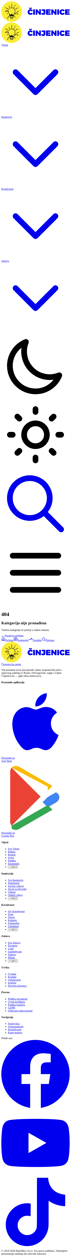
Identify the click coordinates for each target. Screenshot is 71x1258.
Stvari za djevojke (17, 889)
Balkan (11, 851)
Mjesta (11, 957)
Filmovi (12, 954)
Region (12, 854)
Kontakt (12, 976)
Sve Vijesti (13, 848)
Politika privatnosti (17, 998)
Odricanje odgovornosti (20, 1010)
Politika (12, 860)
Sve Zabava (14, 942)
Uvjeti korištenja (16, 1001)
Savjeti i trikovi (16, 886)
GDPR (11, 1007)
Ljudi (11, 948)
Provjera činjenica (17, 985)
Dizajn (11, 917)
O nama (12, 974)
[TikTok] (35, 1245)
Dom (10, 914)
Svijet (11, 857)
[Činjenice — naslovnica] (35, 20)
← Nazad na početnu (12, 635)
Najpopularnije (15, 1026)
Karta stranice (15, 1032)
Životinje (12, 945)
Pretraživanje (14, 1029)
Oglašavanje (14, 979)
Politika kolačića (16, 1004)
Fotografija (13, 923)
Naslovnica (14, 1023)
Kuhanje (12, 920)
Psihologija (13, 883)
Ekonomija (13, 863)
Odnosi (12, 892)
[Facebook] (35, 1107)
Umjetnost (13, 926)
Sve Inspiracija (15, 880)
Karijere (12, 982)
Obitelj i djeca (15, 895)
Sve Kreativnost (16, 911)
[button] (35, 401)
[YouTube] (35, 1176)
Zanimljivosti (15, 951)
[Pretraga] (35, 537)
